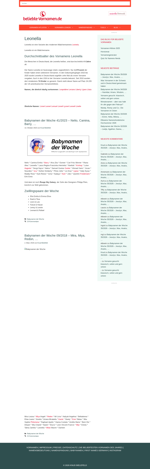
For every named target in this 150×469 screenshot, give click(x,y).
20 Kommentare (33, 221)
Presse (57, 447)
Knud (103, 145)
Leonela (75, 45)
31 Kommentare (33, 436)
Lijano (84, 89)
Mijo (78, 425)
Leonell (72, 106)
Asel (63, 174)
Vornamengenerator (109, 55)
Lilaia (89, 89)
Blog (116, 27)
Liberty (78, 89)
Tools (103, 27)
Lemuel (54, 106)
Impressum (46, 447)
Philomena (35, 422)
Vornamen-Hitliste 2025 (110, 48)
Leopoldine (63, 89)
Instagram (115, 450)
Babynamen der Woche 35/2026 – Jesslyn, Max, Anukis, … (114, 148)
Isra (35, 171)
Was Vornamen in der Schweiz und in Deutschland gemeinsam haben (113, 83)
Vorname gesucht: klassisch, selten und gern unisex (111, 264)
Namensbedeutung (39, 450)
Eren (74, 419)
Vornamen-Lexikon (63, 27)
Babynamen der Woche (35, 219)
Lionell (60, 106)
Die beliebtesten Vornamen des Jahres (101, 447)
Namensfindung (85, 27)
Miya (38, 416)
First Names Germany (96, 450)
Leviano (72, 89)
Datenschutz (70, 447)
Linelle (78, 106)
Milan (48, 428)
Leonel (48, 106)
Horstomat (105, 52)
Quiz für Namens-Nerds (110, 58)
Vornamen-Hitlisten (38, 27)
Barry (46, 163)
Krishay (79, 165)
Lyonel (66, 106)
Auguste (27, 168)
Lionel (42, 106)
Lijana (75, 171)
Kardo (60, 419)
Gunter (67, 168)
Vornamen (32, 447)
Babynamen (76, 450)
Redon (49, 416)
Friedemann (85, 174)
